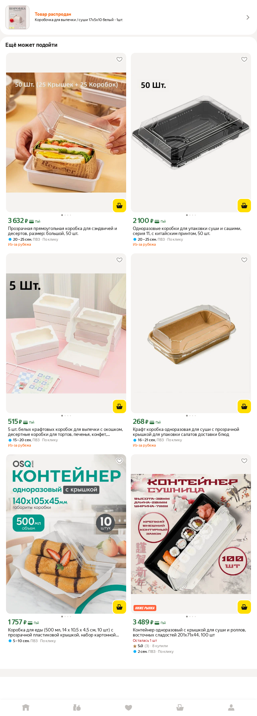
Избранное (128, 708)
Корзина (180, 708)
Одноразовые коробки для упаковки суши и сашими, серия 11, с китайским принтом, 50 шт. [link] (187, 231)
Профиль (231, 708)
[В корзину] (119, 205)
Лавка (77, 708)
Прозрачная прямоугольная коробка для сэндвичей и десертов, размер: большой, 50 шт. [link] (62, 231)
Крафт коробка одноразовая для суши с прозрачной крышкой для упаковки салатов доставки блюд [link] (186, 432)
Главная (26, 708)
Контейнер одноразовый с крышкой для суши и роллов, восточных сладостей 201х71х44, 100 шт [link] (189, 632)
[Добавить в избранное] (119, 59)
